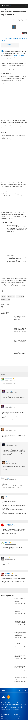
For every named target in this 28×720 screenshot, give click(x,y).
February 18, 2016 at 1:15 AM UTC (10, 478)
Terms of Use (17, 697)
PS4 (16, 277)
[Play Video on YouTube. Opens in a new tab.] (24, 33)
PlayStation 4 (3, 277)
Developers (4, 706)
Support (16, 694)
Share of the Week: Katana (19, 624)
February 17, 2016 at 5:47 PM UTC (10, 411)
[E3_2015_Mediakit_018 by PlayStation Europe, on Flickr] (14, 185)
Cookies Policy (17, 699)
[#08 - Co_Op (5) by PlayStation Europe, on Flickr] (14, 102)
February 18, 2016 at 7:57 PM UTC (10, 540)
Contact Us (17, 704)
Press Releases (4, 702)
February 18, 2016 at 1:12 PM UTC (10, 524)
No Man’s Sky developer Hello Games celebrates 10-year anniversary (20, 581)
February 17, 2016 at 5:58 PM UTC (11, 373)
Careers (16, 702)
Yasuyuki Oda (8, 44)
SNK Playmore (21, 277)
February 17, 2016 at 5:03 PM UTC (10, 360)
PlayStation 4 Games (11, 277)
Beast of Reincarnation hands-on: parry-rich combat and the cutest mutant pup (20, 614)
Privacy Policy (4, 699)
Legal (2, 704)
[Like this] (24, 584)
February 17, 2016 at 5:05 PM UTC (10, 388)
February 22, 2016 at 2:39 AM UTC (11, 555)
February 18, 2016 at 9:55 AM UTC (10, 506)
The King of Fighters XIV (19, 55)
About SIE (3, 697)
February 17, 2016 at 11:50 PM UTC (11, 460)
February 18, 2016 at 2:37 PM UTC (11, 426)
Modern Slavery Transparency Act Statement (18, 708)
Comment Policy (5, 694)
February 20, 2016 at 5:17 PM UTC (12, 443)
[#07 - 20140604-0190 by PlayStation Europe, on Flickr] (14, 92)
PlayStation (8, 5)
